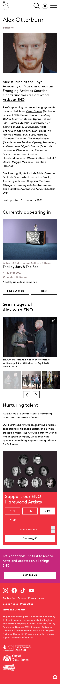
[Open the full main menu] (53, 5)
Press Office (26, 604)
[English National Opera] (6, 5)
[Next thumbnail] (36, 394)
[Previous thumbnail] (26, 394)
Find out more (18, 292)
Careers (21, 598)
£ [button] (12, 511)
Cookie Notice (10, 604)
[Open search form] (36, 5)
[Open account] (45, 5)
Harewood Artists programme (26, 425)
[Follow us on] (5, 590)
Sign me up (30, 575)
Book (49, 292)
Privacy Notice (36, 598)
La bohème (31, 127)
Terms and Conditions (15, 610)
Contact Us (9, 598)
